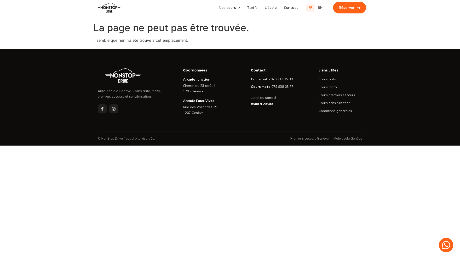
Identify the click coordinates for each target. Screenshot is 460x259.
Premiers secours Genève (309, 138)
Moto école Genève (348, 138)
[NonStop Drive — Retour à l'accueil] (133, 75)
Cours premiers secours (337, 95)
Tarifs (252, 7)
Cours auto (327, 79)
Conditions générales (335, 111)
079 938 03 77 (282, 86)
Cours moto (328, 87)
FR (310, 7)
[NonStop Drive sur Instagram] (113, 108)
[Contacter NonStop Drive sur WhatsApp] (446, 245)
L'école (271, 7)
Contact (291, 7)
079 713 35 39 (282, 79)
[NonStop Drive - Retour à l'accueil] (109, 8)
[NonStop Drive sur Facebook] (102, 108)
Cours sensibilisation (335, 103)
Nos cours (227, 7)
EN (320, 7)
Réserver (347, 7)
